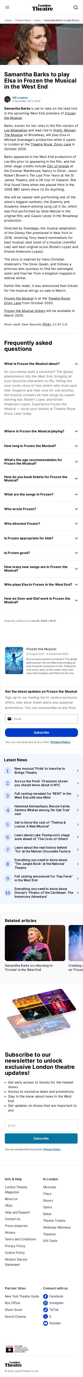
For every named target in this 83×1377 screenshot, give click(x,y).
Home (8, 20)
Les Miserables (15, 130)
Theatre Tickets (54, 1221)
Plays (47, 1194)
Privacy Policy (60, 742)
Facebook (56, 1296)
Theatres (49, 1234)
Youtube (55, 1323)
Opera (47, 1207)
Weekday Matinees (57, 1227)
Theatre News (23, 20)
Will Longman (20, 97)
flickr (47, 324)
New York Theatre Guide (22, 1296)
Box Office (12, 1303)
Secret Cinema (15, 1316)
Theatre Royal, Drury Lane (51, 144)
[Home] (42, 7)
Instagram (56, 1303)
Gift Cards (50, 1241)
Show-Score (14, 1310)
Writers (10, 1233)
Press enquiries (16, 1226)
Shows (48, 1200)
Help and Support (17, 1212)
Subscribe (41, 732)
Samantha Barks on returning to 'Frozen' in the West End (29, 968)
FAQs (9, 1206)
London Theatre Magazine (16, 1189)
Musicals (49, 1187)
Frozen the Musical (41, 649)
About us (11, 1199)
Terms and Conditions (20, 1239)
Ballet (47, 1214)
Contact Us (13, 1219)
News (37, 20)
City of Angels (58, 166)
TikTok (54, 1310)
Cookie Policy (15, 1253)
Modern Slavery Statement (16, 1262)
